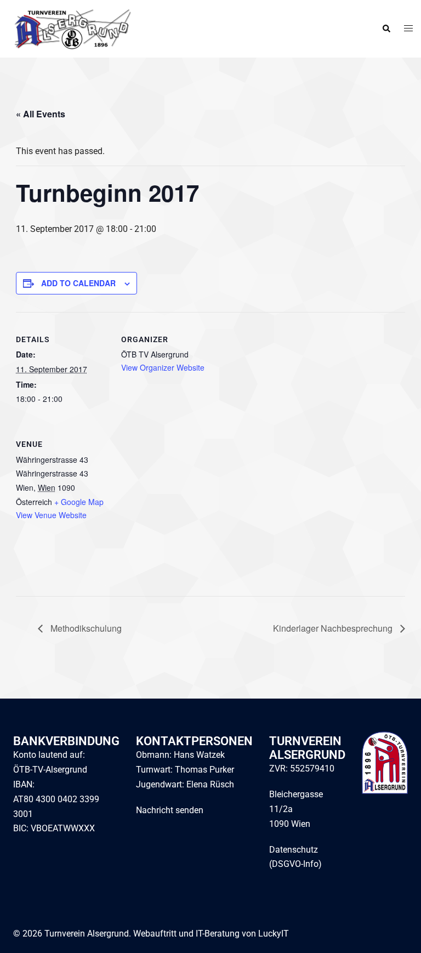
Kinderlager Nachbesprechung (334, 628)
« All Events (40, 113)
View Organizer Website (162, 367)
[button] (386, 29)
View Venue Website (51, 514)
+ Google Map (79, 501)
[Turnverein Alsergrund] (70, 28)
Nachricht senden (169, 810)
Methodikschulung (85, 628)
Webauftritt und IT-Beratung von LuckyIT (211, 933)
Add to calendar (78, 282)
